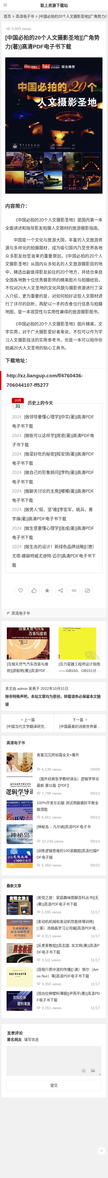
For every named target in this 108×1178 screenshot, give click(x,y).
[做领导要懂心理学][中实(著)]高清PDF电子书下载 (53, 421)
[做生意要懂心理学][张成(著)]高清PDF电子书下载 (53, 533)
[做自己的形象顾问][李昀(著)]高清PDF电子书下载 (53, 477)
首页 (7, 16)
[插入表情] (83, 1071)
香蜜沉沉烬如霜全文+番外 (58, 755)
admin (22, 688)
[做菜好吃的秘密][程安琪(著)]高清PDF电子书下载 (53, 459)
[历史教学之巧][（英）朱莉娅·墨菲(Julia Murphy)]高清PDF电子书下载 (79, 670)
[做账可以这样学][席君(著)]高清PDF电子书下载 (53, 440)
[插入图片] (93, 1071)
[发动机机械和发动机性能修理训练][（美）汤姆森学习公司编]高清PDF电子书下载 (68, 928)
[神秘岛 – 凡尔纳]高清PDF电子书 (64, 827)
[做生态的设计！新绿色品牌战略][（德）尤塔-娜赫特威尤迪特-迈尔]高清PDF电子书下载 (54, 556)
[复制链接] (74, 590)
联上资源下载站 (54, 5)
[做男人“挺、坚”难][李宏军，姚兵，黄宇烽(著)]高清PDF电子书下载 (52, 514)
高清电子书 (25, 16)
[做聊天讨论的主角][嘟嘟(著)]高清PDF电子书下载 (53, 496)
